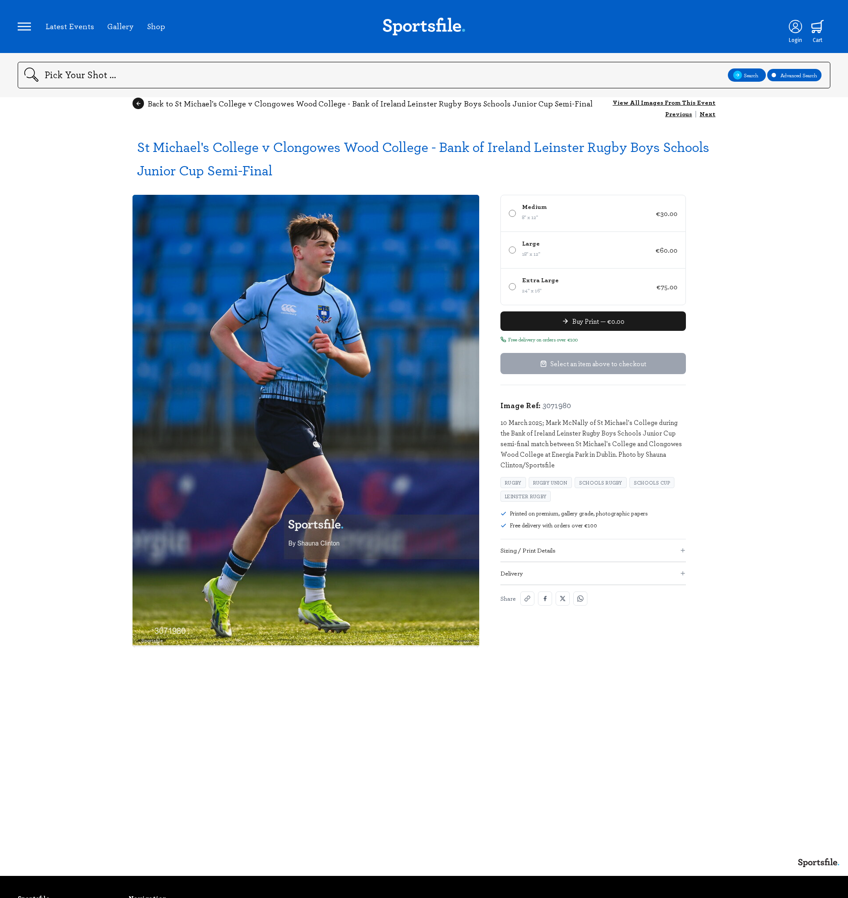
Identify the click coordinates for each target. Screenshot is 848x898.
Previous (678, 113)
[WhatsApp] (580, 598)
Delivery (511, 573)
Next (708, 113)
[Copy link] (527, 598)
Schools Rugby (600, 482)
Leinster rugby (525, 496)
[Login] (795, 26)
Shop (156, 26)
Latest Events (69, 26)
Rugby (513, 482)
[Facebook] (545, 598)
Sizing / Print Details (528, 550)
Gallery (120, 26)
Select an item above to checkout (598, 363)
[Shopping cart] (817, 26)
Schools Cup (652, 482)
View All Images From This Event (664, 102)
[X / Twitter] (563, 598)
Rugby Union (550, 482)
